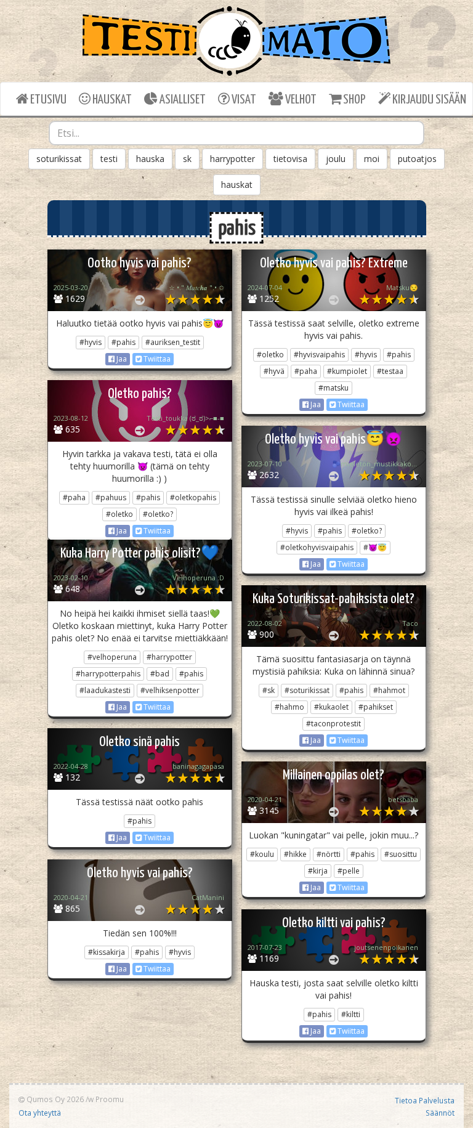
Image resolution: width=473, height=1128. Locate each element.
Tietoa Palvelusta (425, 1100)
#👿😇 (375, 547)
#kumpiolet (347, 371)
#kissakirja (106, 952)
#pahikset (375, 707)
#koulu (262, 854)
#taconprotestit (333, 723)
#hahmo (289, 707)
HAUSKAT (111, 100)
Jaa (121, 359)
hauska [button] (150, 158)
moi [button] (371, 158)
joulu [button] (336, 158)
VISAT (243, 100)
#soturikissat (307, 690)
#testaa (390, 371)
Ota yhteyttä (39, 1113)
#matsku (333, 388)
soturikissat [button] (59, 158)
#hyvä (274, 371)
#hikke (295, 854)
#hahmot (389, 690)
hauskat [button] (237, 184)
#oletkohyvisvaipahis (317, 547)
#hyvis (90, 342)
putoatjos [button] (417, 158)
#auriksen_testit (172, 342)
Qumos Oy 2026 (54, 1099)
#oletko (270, 354)
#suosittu (400, 854)
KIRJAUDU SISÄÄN (428, 100)
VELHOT (300, 100)
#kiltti (350, 1014)
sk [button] (187, 158)
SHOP (353, 100)
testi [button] (109, 158)
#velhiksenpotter (170, 690)
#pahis (123, 342)
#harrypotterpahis (108, 673)
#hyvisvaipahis (319, 354)
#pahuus (110, 497)
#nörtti (329, 854)
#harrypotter (169, 657)
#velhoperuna (112, 657)
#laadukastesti (105, 690)
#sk (268, 690)
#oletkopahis (193, 497)
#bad (159, 673)
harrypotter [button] (232, 158)
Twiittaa (156, 359)
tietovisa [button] (290, 158)
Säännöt (440, 1113)
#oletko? (158, 514)
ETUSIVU (47, 100)
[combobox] (236, 133)
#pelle (349, 871)
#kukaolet (331, 707)
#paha (305, 371)
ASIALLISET (182, 100)
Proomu (109, 1099)
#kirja (318, 871)
